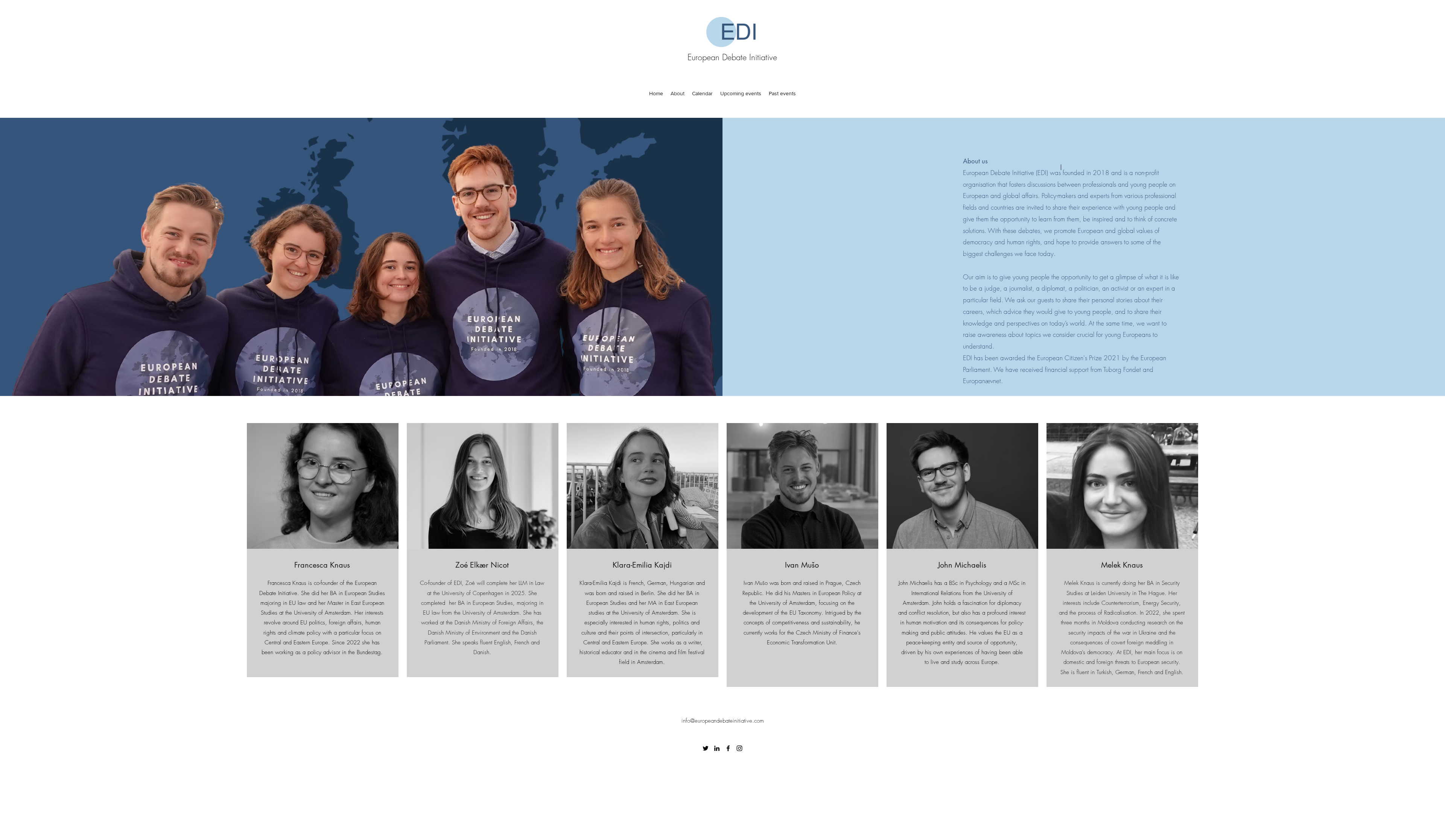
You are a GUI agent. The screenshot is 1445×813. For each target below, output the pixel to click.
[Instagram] (739, 748)
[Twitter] (705, 748)
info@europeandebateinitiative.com (722, 721)
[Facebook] (728, 748)
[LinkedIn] (717, 748)
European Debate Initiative (732, 57)
